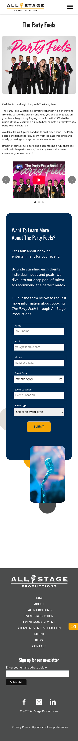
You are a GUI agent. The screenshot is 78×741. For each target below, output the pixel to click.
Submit (39, 426)
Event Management (39, 622)
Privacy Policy (21, 727)
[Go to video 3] (43, 202)
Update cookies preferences (50, 727)
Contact (39, 646)
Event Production (39, 616)
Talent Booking (39, 610)
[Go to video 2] (39, 202)
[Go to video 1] (35, 202)
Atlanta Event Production (39, 628)
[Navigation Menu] (70, 7)
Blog (39, 640)
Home (39, 598)
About (39, 604)
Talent (39, 634)
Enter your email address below (26, 668)
